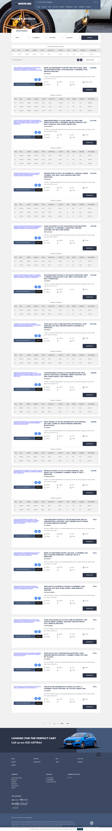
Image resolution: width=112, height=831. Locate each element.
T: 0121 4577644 (49, 777)
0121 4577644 (42, 2)
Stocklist (44, 6)
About (75, 6)
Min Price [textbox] (52, 37)
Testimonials (69, 6)
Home (38, 6)
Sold (49, 6)
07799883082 (49, 2)
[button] (99, 754)
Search (89, 37)
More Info (89, 89)
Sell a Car (55, 6)
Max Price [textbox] (69, 37)
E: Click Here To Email (51, 781)
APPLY (39, 84)
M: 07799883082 (50, 779)
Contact (88, 6)
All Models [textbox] (36, 37)
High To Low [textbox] (90, 59)
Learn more (73, 829)
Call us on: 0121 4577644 (26, 742)
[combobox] (22, 38)
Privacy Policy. (28, 817)
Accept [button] (80, 829)
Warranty (82, 6)
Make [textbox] (17, 37)
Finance (62, 6)
